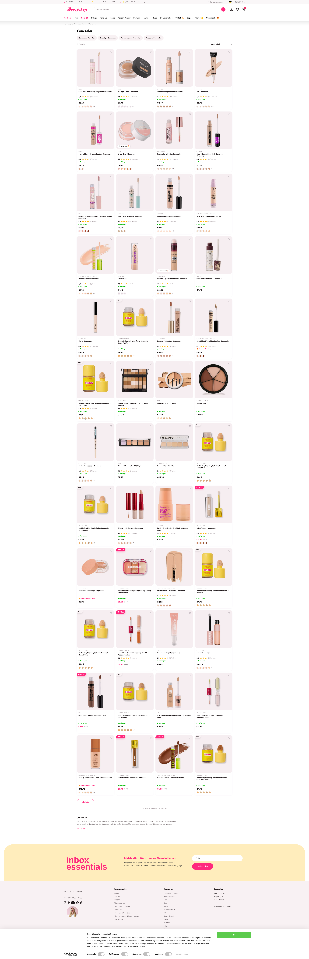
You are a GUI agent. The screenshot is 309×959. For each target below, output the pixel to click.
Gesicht (84, 24)
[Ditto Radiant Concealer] (213, 504)
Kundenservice (120, 889)
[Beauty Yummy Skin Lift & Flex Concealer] (95, 754)
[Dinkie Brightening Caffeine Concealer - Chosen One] (135, 691)
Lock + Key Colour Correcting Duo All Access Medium (132, 654)
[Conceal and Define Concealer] (174, 130)
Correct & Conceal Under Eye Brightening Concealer (95, 217)
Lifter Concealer (203, 653)
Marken (68, 18)
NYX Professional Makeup (206, 214)
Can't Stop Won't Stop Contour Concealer (213, 341)
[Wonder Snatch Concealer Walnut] (174, 754)
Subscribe (202, 866)
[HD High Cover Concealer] (135, 68)
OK (233, 935)
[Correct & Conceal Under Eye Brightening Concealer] (95, 192)
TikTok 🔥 (180, 18)
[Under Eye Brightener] (135, 130)
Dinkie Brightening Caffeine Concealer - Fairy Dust (94, 404)
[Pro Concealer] (213, 68)
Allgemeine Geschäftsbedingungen (127, 916)
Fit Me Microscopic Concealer (90, 466)
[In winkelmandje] (109, 82)
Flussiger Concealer (154, 38)
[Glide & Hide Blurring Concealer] (135, 504)
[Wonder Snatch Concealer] (95, 255)
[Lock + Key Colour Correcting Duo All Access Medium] (135, 629)
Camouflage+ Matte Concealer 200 (92, 715)
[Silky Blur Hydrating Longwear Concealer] (95, 68)
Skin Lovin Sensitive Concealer (130, 216)
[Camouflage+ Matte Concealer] (174, 192)
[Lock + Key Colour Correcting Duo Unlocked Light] (213, 691)
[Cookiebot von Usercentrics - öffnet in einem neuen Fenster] (70, 954)
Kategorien (168, 889)
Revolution (161, 151)
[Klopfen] (81, 902)
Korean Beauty (124, 18)
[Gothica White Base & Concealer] (213, 255)
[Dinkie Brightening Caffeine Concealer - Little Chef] (213, 442)
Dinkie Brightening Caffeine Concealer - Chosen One (134, 716)
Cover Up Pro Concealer (166, 403)
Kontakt (117, 893)
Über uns (117, 896)
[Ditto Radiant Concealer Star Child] (135, 754)
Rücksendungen (120, 903)
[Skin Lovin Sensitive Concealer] (135, 192)
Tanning (146, 18)
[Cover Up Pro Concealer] (174, 379)
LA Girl (199, 89)
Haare (112, 18)
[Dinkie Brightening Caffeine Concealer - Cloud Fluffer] (135, 317)
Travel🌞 (199, 18)
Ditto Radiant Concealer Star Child (131, 778)
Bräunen (167, 923)
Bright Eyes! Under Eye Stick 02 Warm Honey (172, 529)
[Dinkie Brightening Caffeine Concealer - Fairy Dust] (95, 379)
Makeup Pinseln (169, 910)
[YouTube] (73, 902)
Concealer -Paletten (87, 38)
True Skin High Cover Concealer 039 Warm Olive (174, 716)
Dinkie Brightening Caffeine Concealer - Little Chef (212, 467)
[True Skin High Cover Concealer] (174, 68)
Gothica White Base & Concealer (209, 279)
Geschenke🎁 (212, 18)
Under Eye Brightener (126, 154)
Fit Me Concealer (85, 341)
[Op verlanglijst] (111, 52)
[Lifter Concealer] (213, 629)
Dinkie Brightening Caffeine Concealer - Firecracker (94, 529)
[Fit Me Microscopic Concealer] (95, 442)
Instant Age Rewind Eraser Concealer (172, 279)
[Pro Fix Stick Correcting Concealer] (174, 567)
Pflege (94, 18)
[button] (119, 356)
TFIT (158, 401)
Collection (161, 338)
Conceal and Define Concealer (169, 154)
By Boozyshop (166, 18)
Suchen (223, 9)
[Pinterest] (69, 902)
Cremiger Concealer (108, 38)
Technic (199, 276)
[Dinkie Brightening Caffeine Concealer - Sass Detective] (213, 754)
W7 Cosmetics (83, 588)
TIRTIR (120, 525)
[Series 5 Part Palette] (174, 442)
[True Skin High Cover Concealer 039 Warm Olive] (174, 691)
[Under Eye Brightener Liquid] (174, 629)
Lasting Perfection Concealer (169, 341)
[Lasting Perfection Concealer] (174, 317)
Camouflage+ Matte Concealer (169, 216)
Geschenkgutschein (171, 893)
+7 (133, 356)
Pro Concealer (202, 92)
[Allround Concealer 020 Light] (135, 442)
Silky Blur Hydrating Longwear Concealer (95, 92)
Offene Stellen (119, 919)
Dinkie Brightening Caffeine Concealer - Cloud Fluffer (134, 342)
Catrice (120, 89)
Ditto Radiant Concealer (206, 528)
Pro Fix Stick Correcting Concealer (171, 590)
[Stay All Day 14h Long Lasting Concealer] (95, 130)
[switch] (124, 954)
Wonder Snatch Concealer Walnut (170, 778)
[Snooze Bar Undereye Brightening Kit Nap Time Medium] (135, 567)
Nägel (154, 18)
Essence (81, 89)
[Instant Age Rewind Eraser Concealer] (174, 255)
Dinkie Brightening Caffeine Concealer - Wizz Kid (212, 592)
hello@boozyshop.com (222, 906)
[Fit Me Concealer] (95, 317)
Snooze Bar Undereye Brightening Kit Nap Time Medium (134, 592)
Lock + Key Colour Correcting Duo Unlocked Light (210, 716)
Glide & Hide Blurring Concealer (130, 528)
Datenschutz (118, 910)
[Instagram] (65, 902)
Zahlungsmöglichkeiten (122, 906)
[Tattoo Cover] (213, 379)
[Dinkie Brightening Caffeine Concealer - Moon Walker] (95, 629)
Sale (165, 903)
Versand (117, 900)
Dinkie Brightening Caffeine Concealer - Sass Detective (212, 779)
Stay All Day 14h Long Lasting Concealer (94, 154)
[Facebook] (77, 902)
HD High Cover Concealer (128, 92)
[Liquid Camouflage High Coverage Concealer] (213, 130)
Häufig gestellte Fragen (122, 913)
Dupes (190, 18)
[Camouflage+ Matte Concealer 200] (95, 691)
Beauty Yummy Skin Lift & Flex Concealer (95, 778)
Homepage (68, 24)
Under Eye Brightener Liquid (168, 653)
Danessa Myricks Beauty (87, 775)
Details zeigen (182, 954)
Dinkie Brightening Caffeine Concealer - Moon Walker (94, 654)
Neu (76, 18)
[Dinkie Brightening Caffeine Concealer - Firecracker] (95, 504)
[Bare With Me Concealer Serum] (213, 192)
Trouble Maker (123, 338)
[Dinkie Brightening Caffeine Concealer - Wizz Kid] (213, 567)
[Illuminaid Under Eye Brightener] (95, 567)
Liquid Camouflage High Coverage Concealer (210, 155)
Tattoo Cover (202, 403)
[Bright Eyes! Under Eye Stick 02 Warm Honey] (174, 504)
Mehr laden (85, 802)
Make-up (103, 18)
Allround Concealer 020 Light (130, 466)
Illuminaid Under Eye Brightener (91, 590)
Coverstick (122, 279)
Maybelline (161, 276)
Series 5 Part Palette (165, 466)
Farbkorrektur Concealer (131, 38)
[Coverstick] (135, 255)
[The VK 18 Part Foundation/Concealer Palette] (135, 379)
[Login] (231, 9)
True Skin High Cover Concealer (170, 92)
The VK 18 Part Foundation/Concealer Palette (133, 404)
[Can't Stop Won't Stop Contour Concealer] (213, 317)
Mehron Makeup (202, 401)
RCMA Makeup (122, 401)
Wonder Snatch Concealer (88, 279)
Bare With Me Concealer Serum (209, 216)
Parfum (136, 18)
